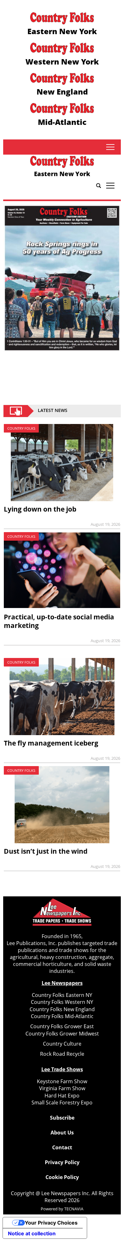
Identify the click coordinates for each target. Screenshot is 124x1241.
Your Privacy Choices (51, 1222)
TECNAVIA (73, 1209)
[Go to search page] (98, 185)
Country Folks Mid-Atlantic (62, 1016)
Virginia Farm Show (62, 1088)
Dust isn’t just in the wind (45, 851)
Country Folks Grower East (62, 1026)
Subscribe (62, 1117)
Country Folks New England (62, 1009)
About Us (62, 1132)
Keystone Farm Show (62, 1081)
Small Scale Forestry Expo (62, 1102)
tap (110, 147)
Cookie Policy (62, 1177)
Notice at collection (32, 1233)
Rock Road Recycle (62, 1053)
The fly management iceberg (51, 743)
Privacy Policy (62, 1162)
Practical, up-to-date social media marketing (59, 621)
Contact (62, 1147)
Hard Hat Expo (62, 1095)
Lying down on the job (40, 509)
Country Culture (62, 1043)
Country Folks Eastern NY (62, 995)
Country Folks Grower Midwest (62, 1033)
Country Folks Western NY (62, 1001)
